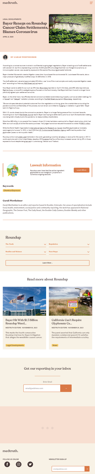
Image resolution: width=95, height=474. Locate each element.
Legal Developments (15, 345)
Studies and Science (14, 252)
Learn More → (47, 263)
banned (28, 141)
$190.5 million (85, 123)
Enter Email (47, 382)
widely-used (22, 137)
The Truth (10, 244)
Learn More (81, 170)
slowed (7, 99)
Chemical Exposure (12, 190)
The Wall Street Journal (52, 99)
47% (16, 123)
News (55, 345)
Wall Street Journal (31, 83)
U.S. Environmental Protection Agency (52, 130)
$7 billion (62, 137)
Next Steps (53, 252)
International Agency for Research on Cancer (46, 128)
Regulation (53, 244)
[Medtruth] (10, 452)
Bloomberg (44, 88)
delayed (17, 99)
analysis (46, 139)
